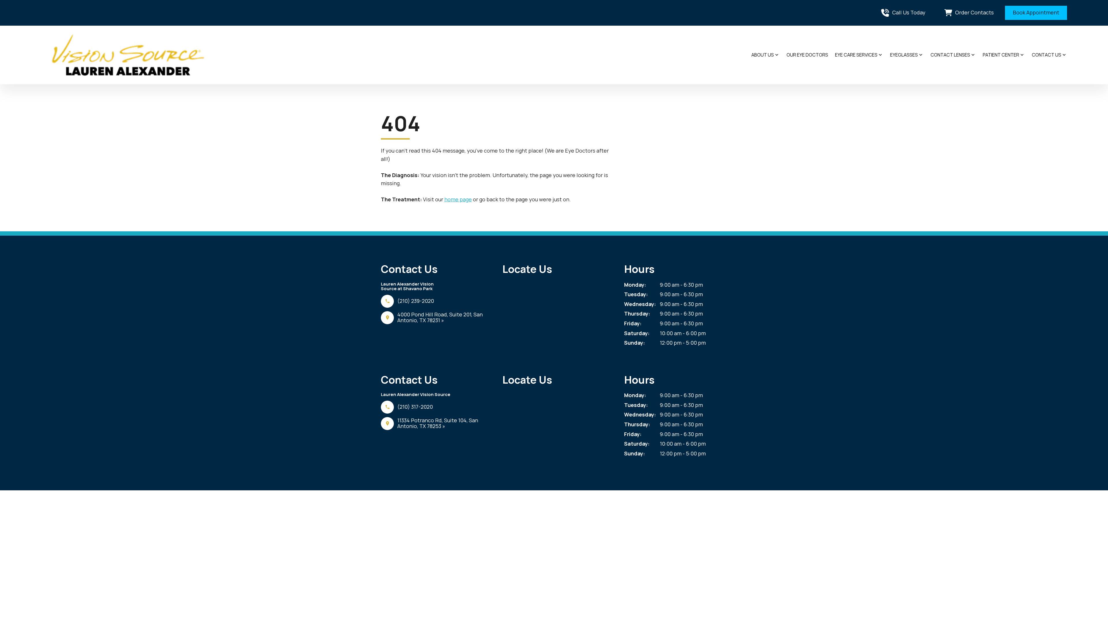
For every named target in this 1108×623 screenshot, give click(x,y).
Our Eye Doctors (807, 55)
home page (458, 199)
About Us (762, 55)
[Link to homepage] (128, 54)
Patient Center (1001, 55)
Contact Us (1046, 55)
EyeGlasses (904, 55)
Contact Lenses (950, 55)
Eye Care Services (856, 55)
